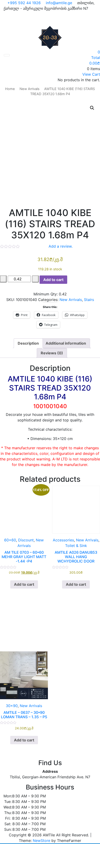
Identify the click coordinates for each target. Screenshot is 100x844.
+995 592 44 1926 (23, 2)
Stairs (89, 299)
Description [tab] (28, 343)
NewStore (41, 840)
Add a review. (61, 246)
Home (10, 89)
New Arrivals (30, 89)
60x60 (10, 540)
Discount (26, 540)
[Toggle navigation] (7, 55)
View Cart (91, 74)
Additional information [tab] (66, 343)
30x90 (12, 705)
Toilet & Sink (76, 545)
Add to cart (53, 279)
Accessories (63, 540)
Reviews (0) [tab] (52, 353)
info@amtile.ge (58, 2)
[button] (92, 108)
